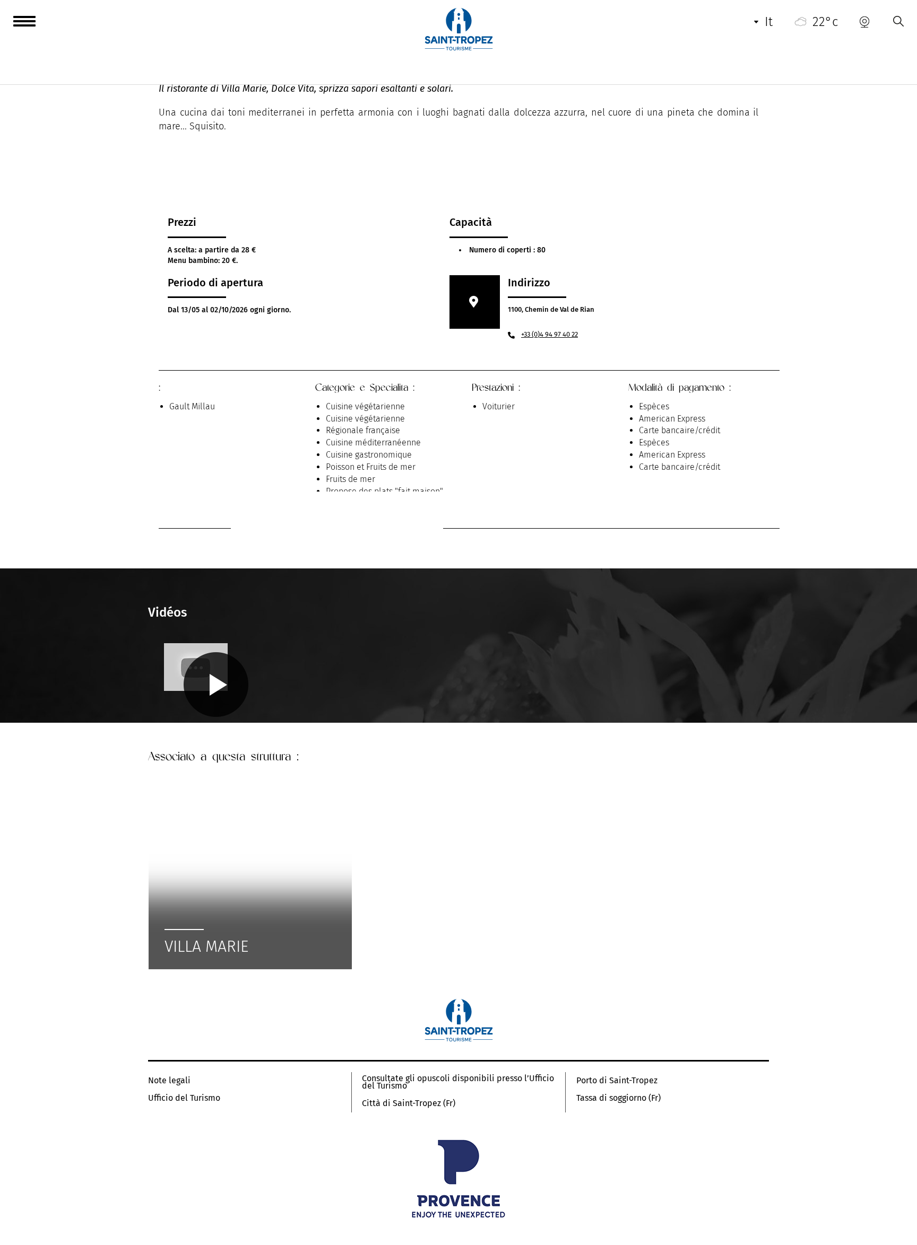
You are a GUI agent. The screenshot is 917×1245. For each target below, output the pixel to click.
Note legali (169, 1080)
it (769, 21)
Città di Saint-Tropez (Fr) (408, 1103)
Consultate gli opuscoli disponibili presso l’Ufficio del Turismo (458, 1082)
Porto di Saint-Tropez (617, 1080)
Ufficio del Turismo (184, 1098)
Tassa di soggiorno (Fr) (618, 1098)
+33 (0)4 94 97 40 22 (549, 334)
